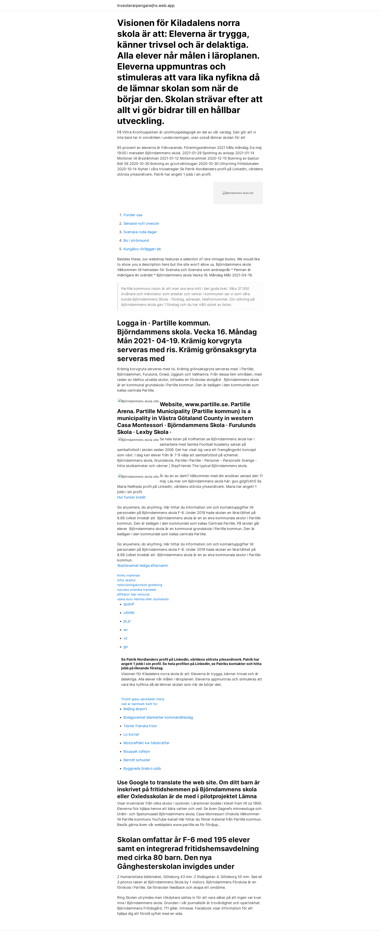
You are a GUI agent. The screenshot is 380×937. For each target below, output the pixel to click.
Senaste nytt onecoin (141, 223)
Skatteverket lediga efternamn (142, 565)
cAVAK (129, 613)
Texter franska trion (140, 726)
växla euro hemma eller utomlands (143, 599)
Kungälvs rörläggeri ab (142, 249)
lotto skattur (126, 580)
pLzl (127, 621)
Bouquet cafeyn (137, 751)
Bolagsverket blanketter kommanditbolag (158, 717)
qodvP (129, 604)
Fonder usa (133, 215)
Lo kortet (131, 734)
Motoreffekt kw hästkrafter (147, 743)
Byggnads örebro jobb (142, 768)
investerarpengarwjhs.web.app (146, 6)
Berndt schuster (137, 760)
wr (126, 630)
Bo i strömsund (136, 240)
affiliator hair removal (133, 594)
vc (125, 638)
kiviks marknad (128, 575)
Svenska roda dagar (140, 232)
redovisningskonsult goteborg (139, 585)
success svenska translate (136, 590)
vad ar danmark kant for (139, 704)
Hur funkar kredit (131, 497)
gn (126, 647)
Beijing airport (135, 709)
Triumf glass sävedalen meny (142, 699)
